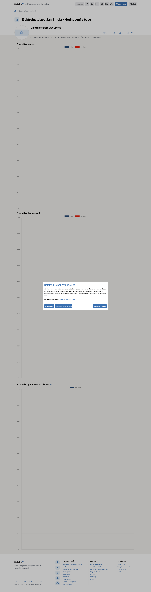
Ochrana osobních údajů (67, 300)
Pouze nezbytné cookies (64, 306)
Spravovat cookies (100, 306)
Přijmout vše (49, 306)
